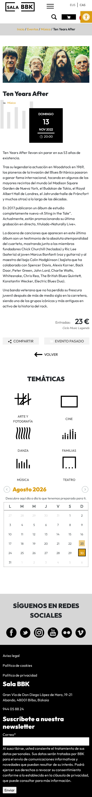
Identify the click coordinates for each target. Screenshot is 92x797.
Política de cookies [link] (17, 665)
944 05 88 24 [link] (13, 709)
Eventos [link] (32, 29)
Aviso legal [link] (11, 655)
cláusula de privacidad (70, 775)
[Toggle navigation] (50, 7)
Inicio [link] (20, 29)
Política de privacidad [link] (20, 675)
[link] (86, 17)
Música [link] (45, 29)
